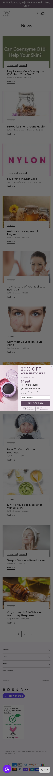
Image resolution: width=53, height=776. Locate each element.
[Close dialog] (51, 367)
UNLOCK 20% (35, 403)
